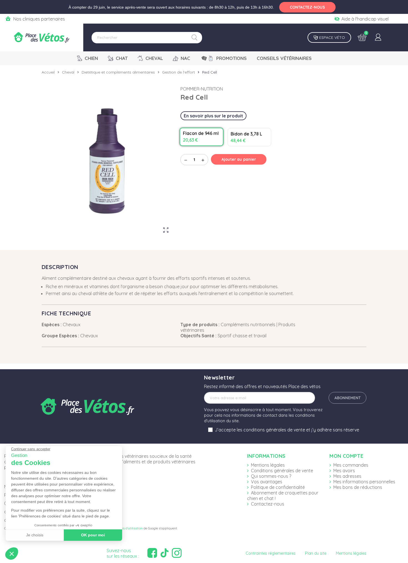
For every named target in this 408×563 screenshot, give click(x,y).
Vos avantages (266, 481)
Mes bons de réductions (357, 487)
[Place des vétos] (41, 37)
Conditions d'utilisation (126, 528)
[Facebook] (152, 553)
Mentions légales (268, 465)
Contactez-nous (267, 504)
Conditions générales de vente (282, 470)
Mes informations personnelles (364, 481)
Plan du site (315, 553)
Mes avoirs (344, 470)
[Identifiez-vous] (378, 37)
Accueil (48, 72)
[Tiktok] (165, 553)
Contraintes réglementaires (271, 553)
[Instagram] (177, 553)
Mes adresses (347, 476)
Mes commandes (350, 465)
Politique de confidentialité (278, 487)
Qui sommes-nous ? (271, 476)
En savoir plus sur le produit (213, 116)
